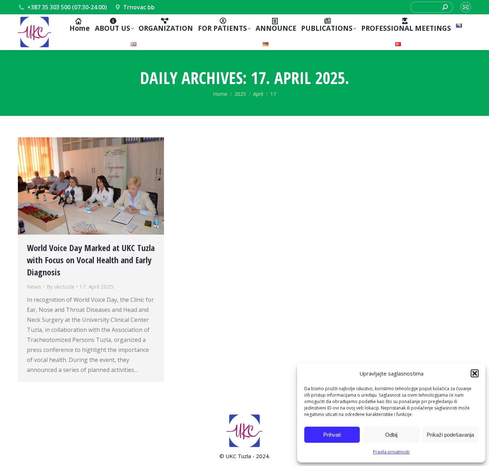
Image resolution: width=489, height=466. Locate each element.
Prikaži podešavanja (450, 435)
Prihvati (332, 435)
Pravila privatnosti (391, 452)
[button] (474, 373)
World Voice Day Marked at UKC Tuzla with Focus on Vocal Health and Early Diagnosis (91, 260)
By (60, 286)
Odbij (391, 435)
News (34, 286)
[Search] (445, 7)
